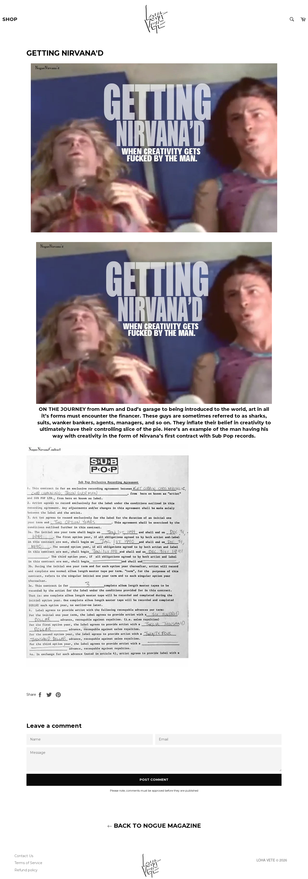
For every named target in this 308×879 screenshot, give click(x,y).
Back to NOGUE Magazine (156, 825)
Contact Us (23, 856)
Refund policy (26, 870)
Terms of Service (28, 863)
